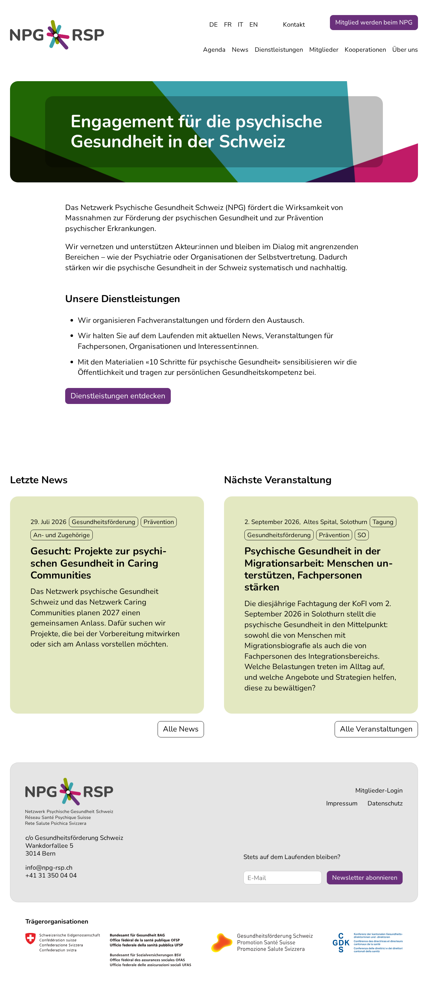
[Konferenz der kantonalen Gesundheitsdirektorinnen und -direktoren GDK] (368, 943)
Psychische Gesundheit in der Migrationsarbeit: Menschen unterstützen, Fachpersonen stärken (318, 569)
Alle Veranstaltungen (376, 729)
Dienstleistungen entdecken (117, 396)
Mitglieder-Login (379, 790)
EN (253, 24)
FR (228, 24)
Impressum (342, 803)
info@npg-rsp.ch (48, 867)
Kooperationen (365, 49)
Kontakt (294, 24)
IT (240, 24)
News (240, 49)
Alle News (181, 729)
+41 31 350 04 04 (51, 875)
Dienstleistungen (279, 49)
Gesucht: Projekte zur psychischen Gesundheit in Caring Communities (98, 563)
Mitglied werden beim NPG (374, 22)
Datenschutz (385, 803)
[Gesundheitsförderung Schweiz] (262, 943)
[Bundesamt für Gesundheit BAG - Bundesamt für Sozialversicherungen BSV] (108, 951)
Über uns (405, 49)
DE (213, 24)
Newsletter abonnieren (364, 877)
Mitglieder (323, 49)
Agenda (214, 49)
